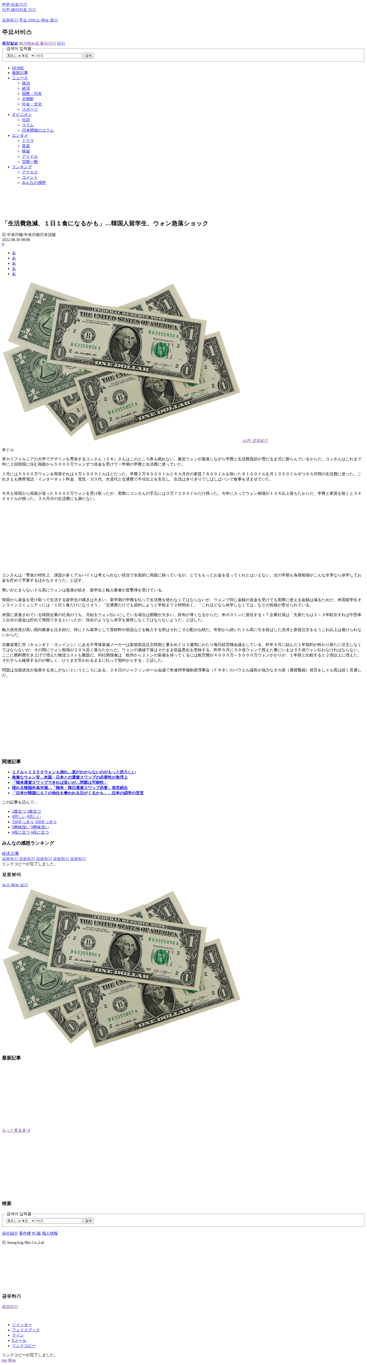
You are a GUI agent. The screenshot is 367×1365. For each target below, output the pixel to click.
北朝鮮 (28, 99)
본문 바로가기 (14, 4)
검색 (88, 56)
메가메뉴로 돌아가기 (37, 43)
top (4, 1360)
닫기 (61, 43)
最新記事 (20, 73)
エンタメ (20, 135)
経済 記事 (10, 853)
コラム (28, 125)
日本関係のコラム (38, 130)
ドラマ (28, 141)
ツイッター (22, 1325)
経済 (26, 88)
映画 (26, 151)
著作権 (25, 1233)
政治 (26, 83)
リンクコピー (24, 1346)
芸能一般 (30, 162)
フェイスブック (26, 1330)
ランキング (22, 167)
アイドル (30, 156)
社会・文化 (32, 104)
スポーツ (30, 109)
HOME (18, 68)
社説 (26, 120)
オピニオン (22, 114)
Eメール (19, 1340)
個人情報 (50, 1233)
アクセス (30, 172)
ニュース (20, 78)
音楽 (26, 146)
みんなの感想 (34, 182)
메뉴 (12, 1360)
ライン (18, 1335)
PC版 (36, 1233)
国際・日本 (32, 93)
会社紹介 (10, 1233)
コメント (30, 177)
